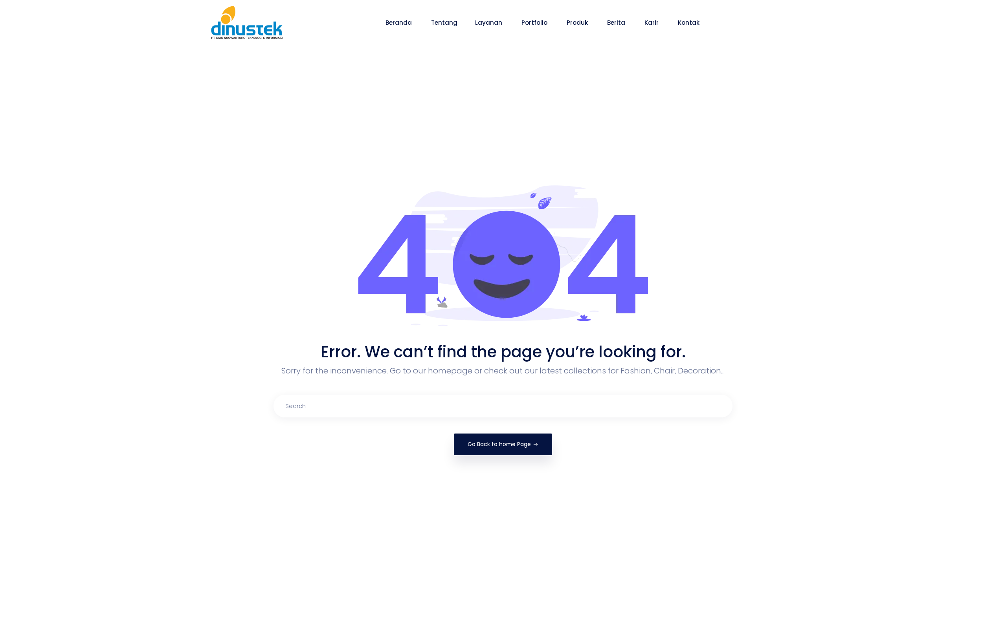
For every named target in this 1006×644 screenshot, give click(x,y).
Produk (578, 22)
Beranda (399, 22)
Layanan (489, 22)
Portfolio (535, 22)
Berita (617, 22)
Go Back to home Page (499, 444)
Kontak (689, 22)
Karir (652, 22)
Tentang (444, 22)
